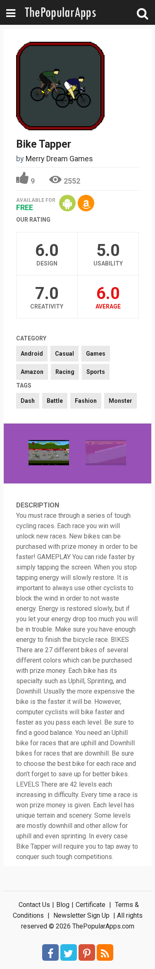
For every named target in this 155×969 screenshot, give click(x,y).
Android (32, 353)
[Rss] (105, 952)
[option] (48, 453)
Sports (95, 371)
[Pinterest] (87, 952)
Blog (62, 905)
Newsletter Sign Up (81, 915)
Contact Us (34, 905)
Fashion (86, 400)
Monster (120, 400)
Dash (28, 400)
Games (95, 353)
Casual (64, 353)
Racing (64, 371)
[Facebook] (50, 952)
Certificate (90, 905)
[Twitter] (68, 952)
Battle (55, 400)
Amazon (32, 371)
